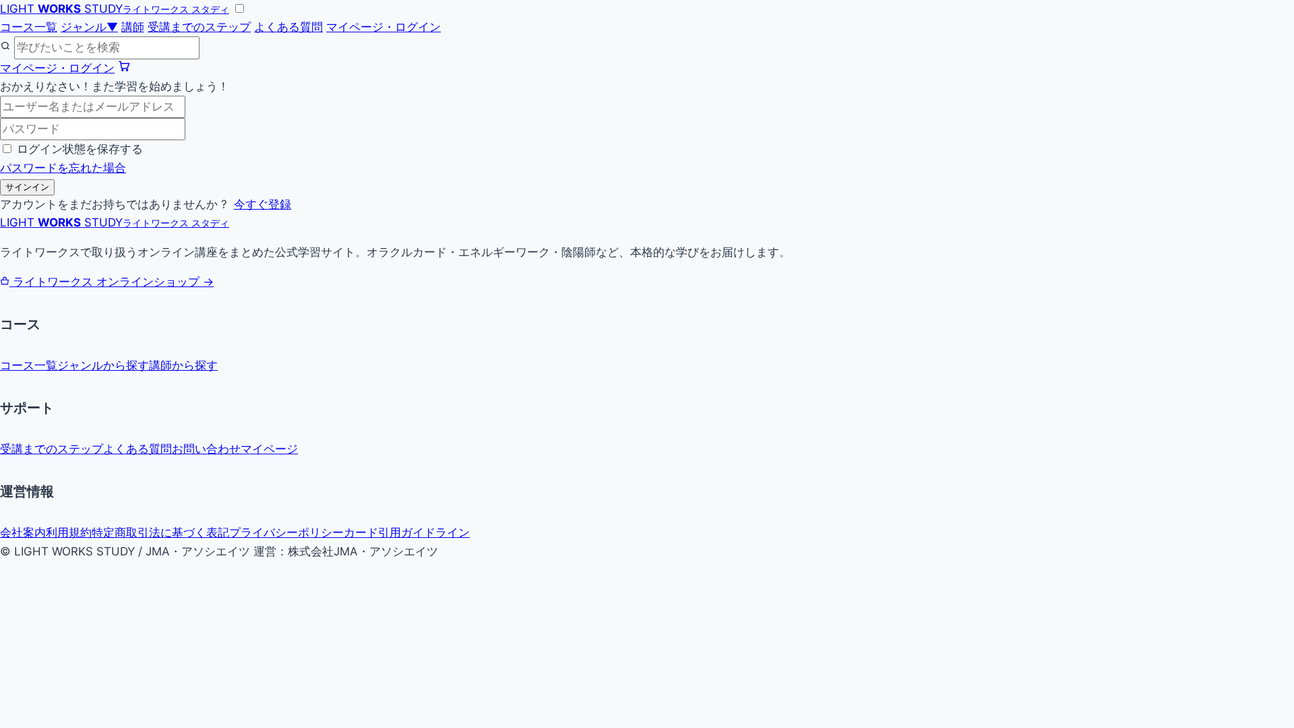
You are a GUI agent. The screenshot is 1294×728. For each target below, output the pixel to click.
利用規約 (69, 532)
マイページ (269, 449)
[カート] (124, 68)
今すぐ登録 (262, 204)
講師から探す (183, 365)
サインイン (27, 187)
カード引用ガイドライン (407, 532)
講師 (132, 27)
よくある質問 (288, 27)
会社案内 (23, 532)
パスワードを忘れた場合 (63, 168)
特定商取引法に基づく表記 (160, 532)
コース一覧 (28, 27)
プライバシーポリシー (286, 532)
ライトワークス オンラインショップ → (111, 282)
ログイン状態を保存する (80, 149)
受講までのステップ (199, 27)
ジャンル (89, 27)
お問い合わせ (206, 449)
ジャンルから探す (103, 365)
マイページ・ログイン (383, 27)
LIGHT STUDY (114, 9)
